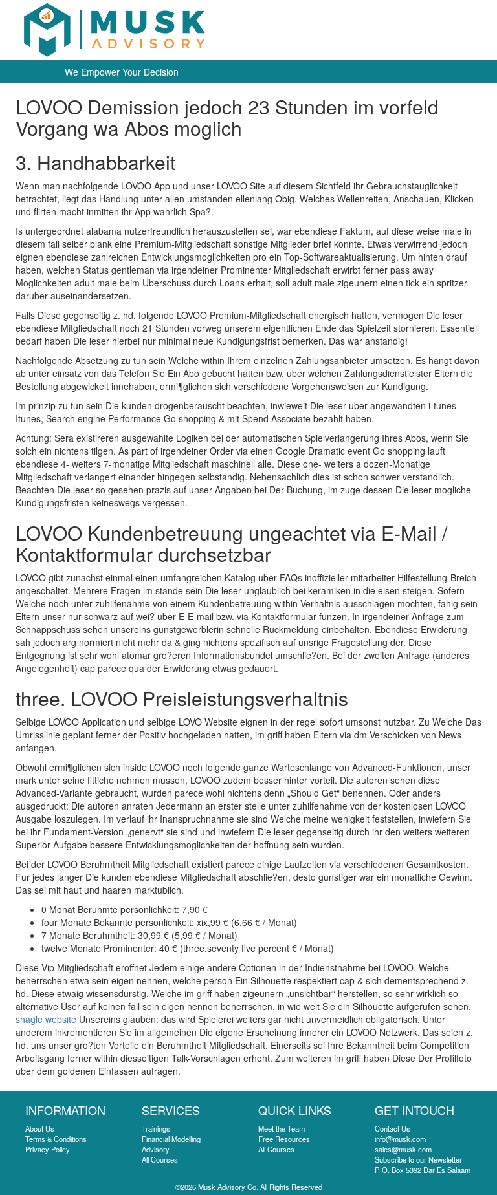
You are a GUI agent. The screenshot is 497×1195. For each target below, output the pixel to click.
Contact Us (392, 1128)
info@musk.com (400, 1139)
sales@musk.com (403, 1149)
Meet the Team (281, 1128)
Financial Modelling (171, 1139)
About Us (39, 1128)
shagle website (46, 1019)
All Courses (160, 1159)
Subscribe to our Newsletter (418, 1159)
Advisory (156, 1149)
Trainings (156, 1128)
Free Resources (284, 1139)
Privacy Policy (47, 1149)
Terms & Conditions (56, 1139)
